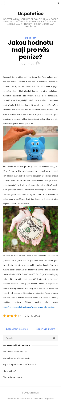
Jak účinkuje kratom (45, 328)
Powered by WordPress (19, 398)
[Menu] (3, 3)
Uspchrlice (31, 13)
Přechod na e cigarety (13, 377)
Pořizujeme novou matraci (15, 351)
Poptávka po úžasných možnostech (19, 364)
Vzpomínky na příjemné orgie (16, 358)
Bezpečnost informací (17, 328)
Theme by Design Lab (43, 398)
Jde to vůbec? (9, 371)
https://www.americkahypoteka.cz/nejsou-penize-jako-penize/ (28, 307)
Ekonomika (30, 38)
